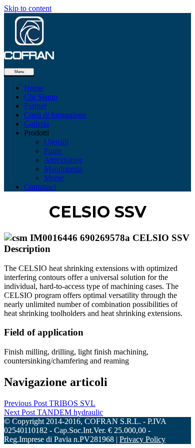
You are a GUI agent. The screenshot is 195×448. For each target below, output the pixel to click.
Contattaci (40, 186)
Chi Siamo (41, 96)
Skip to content (28, 8)
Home (34, 88)
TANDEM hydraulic (53, 412)
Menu (19, 72)
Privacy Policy (143, 439)
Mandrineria (63, 168)
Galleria (36, 124)
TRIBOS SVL (50, 403)
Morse (54, 178)
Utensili (56, 142)
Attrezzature (63, 160)
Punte (53, 150)
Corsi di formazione (55, 114)
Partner (35, 106)
